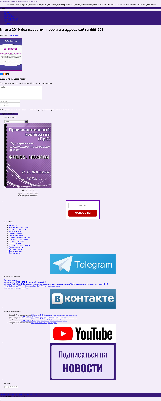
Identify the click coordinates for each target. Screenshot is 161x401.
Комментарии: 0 (14, 35)
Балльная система (11, 280)
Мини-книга (9, 22)
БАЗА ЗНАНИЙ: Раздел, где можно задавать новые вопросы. (54, 315)
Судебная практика (16, 247)
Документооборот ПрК (17, 229)
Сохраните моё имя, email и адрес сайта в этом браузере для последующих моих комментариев (37, 110)
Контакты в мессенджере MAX (16, 288)
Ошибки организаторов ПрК (19, 237)
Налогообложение (15, 233)
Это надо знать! (14, 253)
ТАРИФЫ (8, 24)
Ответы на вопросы (16, 235)
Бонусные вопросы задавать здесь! (44, 323)
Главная (7, 12)
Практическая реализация (18, 239)
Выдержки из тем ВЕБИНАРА (20, 227)
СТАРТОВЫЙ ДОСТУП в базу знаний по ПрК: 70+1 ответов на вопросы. (32, 286)
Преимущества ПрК (16, 241)
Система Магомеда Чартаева (19, 245)
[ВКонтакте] (1, 74)
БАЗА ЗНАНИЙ (10, 20)
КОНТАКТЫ (9, 16)
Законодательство (15, 231)
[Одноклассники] (4, 74)
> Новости (13, 225)
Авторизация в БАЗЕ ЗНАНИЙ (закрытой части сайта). (25, 282)
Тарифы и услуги (15, 249)
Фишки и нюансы (15, 251)
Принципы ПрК (15, 243)
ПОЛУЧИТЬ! (83, 213)
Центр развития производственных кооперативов (18, 1)
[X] (7, 74)
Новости (7, 14)
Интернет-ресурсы (11, 18)
